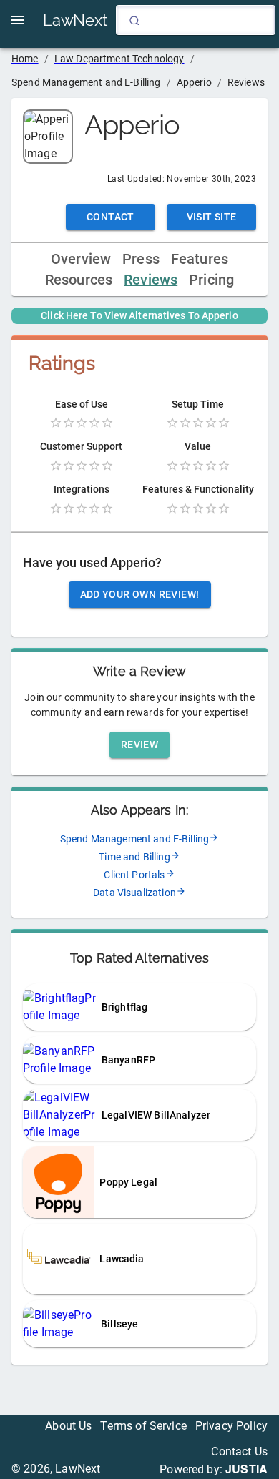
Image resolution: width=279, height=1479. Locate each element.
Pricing (211, 280)
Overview (81, 259)
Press (141, 259)
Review (139, 744)
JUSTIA (246, 1468)
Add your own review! (140, 594)
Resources (78, 280)
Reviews (150, 280)
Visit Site (212, 216)
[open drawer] (17, 20)
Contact (110, 216)
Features (199, 259)
